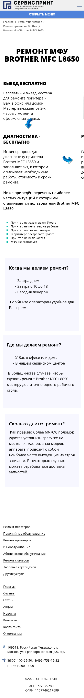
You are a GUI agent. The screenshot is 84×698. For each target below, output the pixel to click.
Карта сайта (12, 627)
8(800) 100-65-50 (19, 660)
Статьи (8, 600)
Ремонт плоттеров (17, 527)
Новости (9, 613)
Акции (8, 607)
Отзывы (9, 593)
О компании (12, 633)
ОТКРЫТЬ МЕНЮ (42, 14)
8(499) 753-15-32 (46, 660)
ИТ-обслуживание (16, 547)
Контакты (10, 620)
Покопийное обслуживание (24, 533)
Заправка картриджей (19, 567)
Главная (8, 22)
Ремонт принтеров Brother (20, 26)
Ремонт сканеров (16, 560)
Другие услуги (13, 574)
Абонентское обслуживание (24, 554)
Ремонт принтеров (30, 22)
